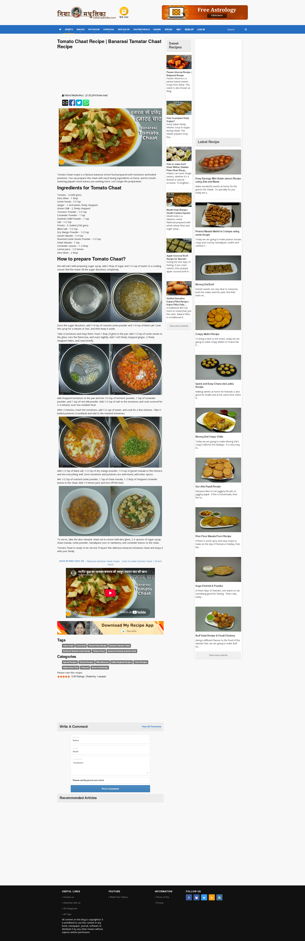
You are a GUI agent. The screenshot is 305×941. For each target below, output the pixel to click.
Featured (85, 667)
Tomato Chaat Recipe (97, 645)
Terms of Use (162, 896)
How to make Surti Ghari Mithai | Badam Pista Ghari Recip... (177, 167)
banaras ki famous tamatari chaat (122, 651)
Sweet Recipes (175, 45)
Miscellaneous (102, 662)
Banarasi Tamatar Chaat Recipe (76, 651)
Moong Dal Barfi (204, 284)
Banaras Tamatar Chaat (119, 645)
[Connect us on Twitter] (204, 897)
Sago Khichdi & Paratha (209, 586)
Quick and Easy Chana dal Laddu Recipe (214, 385)
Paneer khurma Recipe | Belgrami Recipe (178, 73)
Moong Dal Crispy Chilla (209, 436)
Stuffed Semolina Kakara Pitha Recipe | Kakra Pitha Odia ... (177, 301)
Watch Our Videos (119, 896)
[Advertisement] (110, 72)
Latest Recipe (208, 141)
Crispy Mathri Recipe (207, 334)
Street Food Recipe (100, 667)
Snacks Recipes (86, 662)
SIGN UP (189, 29)
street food (81, 645)
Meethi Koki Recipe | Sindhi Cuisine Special (178, 211)
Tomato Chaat (99, 651)
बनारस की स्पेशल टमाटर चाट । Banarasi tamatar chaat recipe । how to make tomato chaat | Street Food (110, 562)
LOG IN (201, 29)
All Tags (67, 914)
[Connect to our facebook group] (196, 897)
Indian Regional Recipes (121, 662)
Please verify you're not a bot (88, 780)
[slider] (63, 676)
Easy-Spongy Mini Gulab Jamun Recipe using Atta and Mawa (218, 180)
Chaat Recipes (141, 662)
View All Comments (151, 726)
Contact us (68, 896)
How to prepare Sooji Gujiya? (177, 119)
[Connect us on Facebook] (189, 897)
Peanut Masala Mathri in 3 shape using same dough (217, 232)
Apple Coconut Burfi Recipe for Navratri (177, 257)
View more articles (179, 325)
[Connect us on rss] (212, 897)
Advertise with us (71, 902)
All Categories (70, 908)
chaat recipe (68, 645)
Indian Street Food (70, 667)
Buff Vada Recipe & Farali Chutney (215, 635)
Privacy (160, 902)
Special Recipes (70, 662)
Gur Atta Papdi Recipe (208, 486)
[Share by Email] (65, 103)
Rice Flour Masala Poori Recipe (213, 536)
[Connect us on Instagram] (219, 897)
